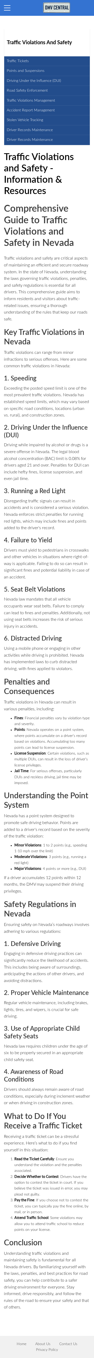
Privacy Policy (47, 1350)
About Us (42, 1344)
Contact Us (68, 1344)
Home (21, 1344)
